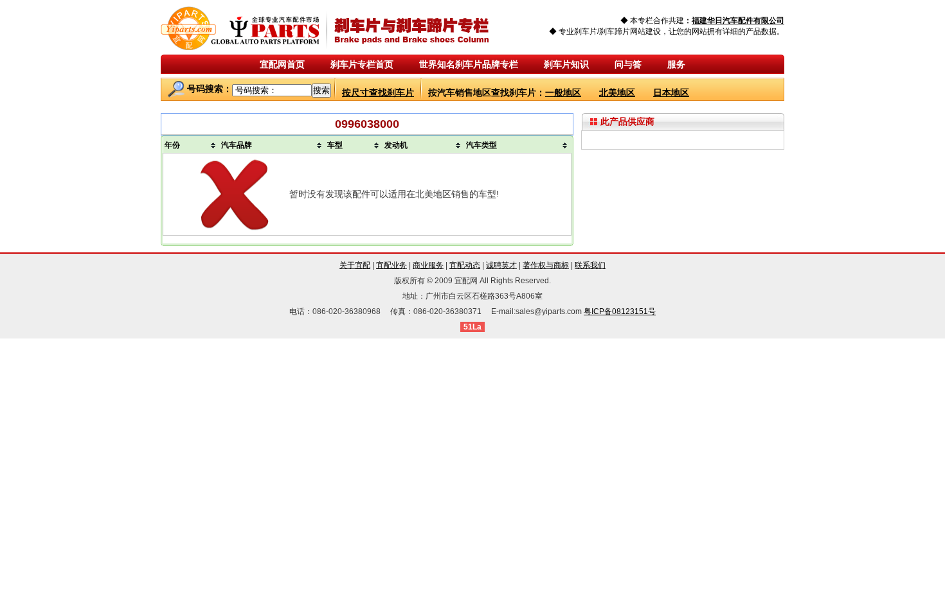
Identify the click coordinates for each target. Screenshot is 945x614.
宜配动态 (464, 265)
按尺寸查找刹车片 (378, 92)
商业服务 (428, 265)
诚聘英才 (501, 265)
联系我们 (590, 265)
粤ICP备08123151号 (620, 311)
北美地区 (617, 92)
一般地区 (563, 92)
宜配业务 (391, 265)
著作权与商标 (546, 265)
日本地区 (671, 92)
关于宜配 (354, 265)
